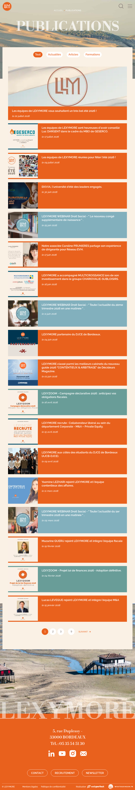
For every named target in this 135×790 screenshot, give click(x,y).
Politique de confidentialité (53, 787)
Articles (73, 54)
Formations (93, 54)
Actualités (54, 54)
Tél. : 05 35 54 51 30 (67, 743)
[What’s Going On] (119, 787)
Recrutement (65, 773)
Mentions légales (30, 787)
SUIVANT (83, 631)
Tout (38, 54)
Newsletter (95, 773)
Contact (37, 773)
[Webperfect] (96, 787)
